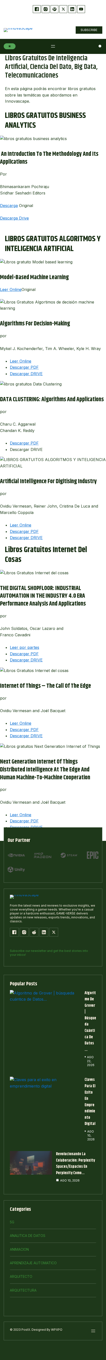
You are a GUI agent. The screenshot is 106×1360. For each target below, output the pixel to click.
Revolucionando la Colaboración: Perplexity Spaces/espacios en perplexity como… (75, 1163)
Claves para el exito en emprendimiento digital (90, 1102)
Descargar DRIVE (26, 373)
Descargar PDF (24, 367)
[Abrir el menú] (53, 46)
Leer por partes (24, 647)
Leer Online (10, 289)
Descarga (9, 205)
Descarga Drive (14, 218)
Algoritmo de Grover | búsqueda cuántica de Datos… (90, 1021)
